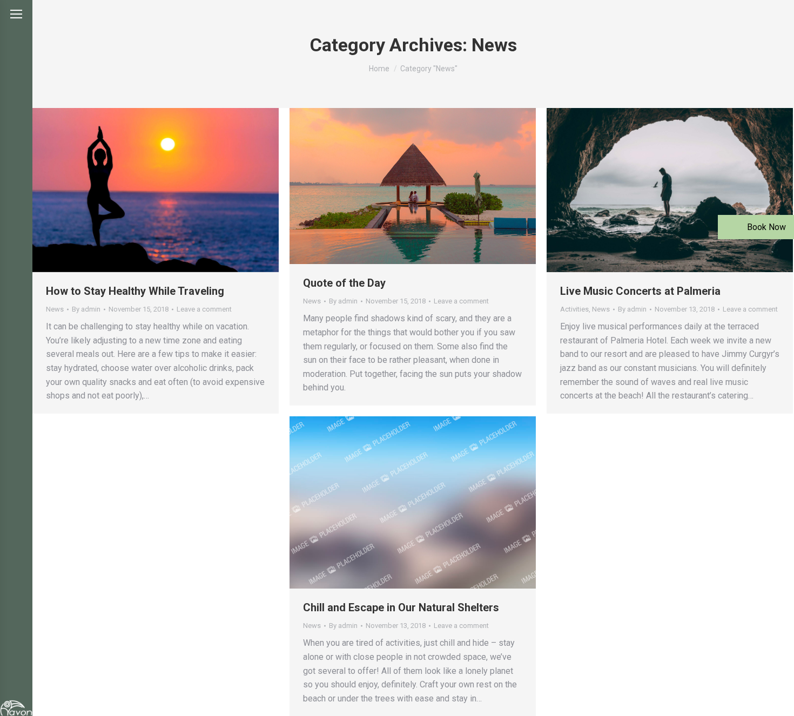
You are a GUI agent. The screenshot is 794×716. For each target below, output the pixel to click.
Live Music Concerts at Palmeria (640, 291)
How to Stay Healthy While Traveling (135, 291)
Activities (574, 309)
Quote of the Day (344, 282)
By (86, 309)
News (55, 309)
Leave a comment (204, 309)
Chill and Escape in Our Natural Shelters (401, 607)
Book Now (765, 227)
